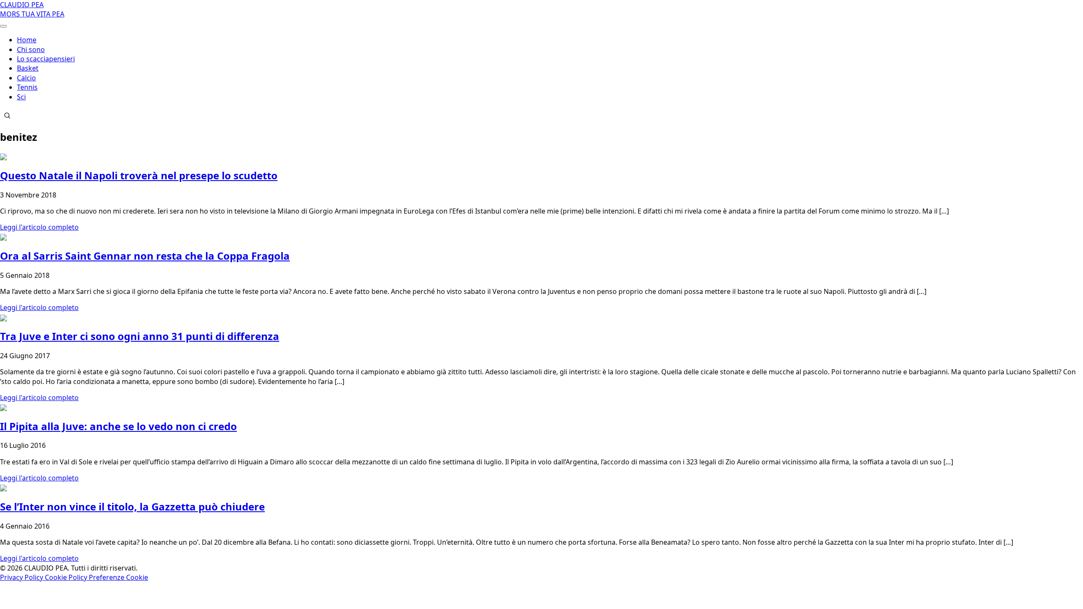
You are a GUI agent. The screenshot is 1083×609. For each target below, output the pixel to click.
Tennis (27, 87)
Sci (21, 97)
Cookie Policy (67, 577)
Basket (27, 68)
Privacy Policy (22, 577)
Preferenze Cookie (118, 577)
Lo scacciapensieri (46, 58)
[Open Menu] (3, 26)
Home (26, 39)
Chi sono (31, 49)
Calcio (26, 77)
